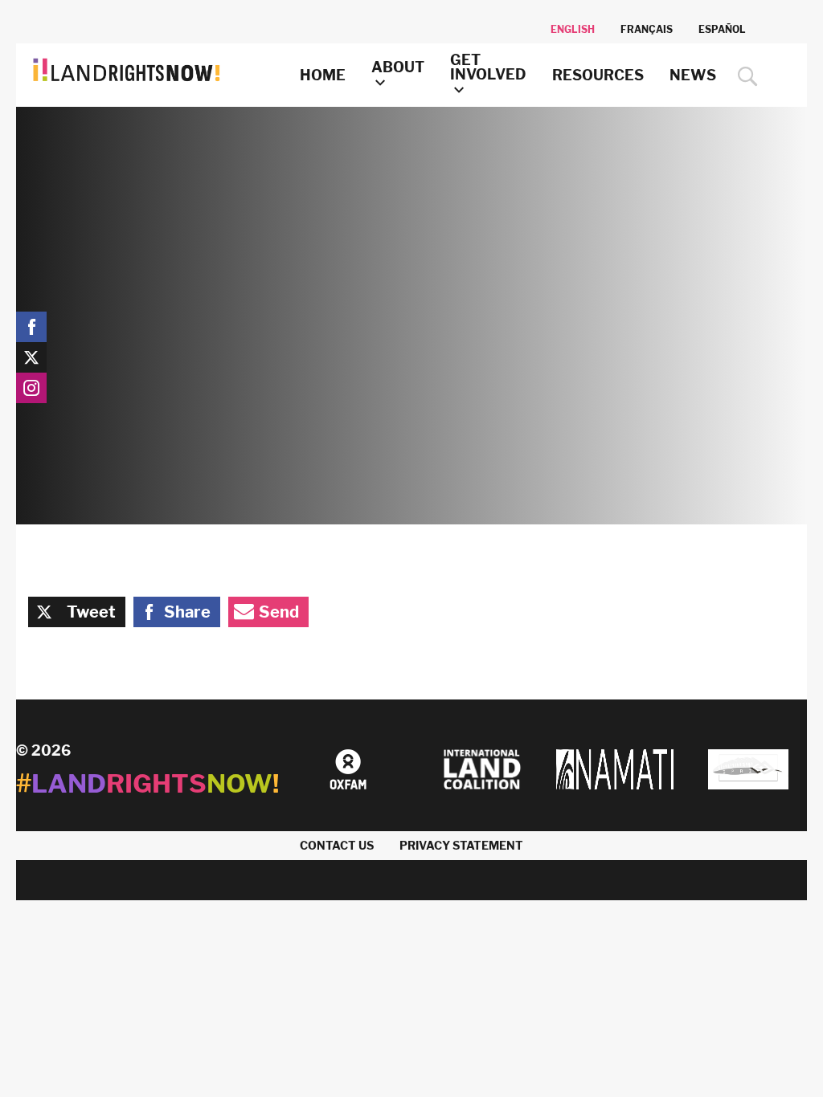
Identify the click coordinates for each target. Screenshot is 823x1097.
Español (722, 29)
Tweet (91, 612)
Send (279, 612)
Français (646, 29)
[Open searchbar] (744, 77)
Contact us (337, 845)
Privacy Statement (461, 845)
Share (187, 612)
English (573, 29)
